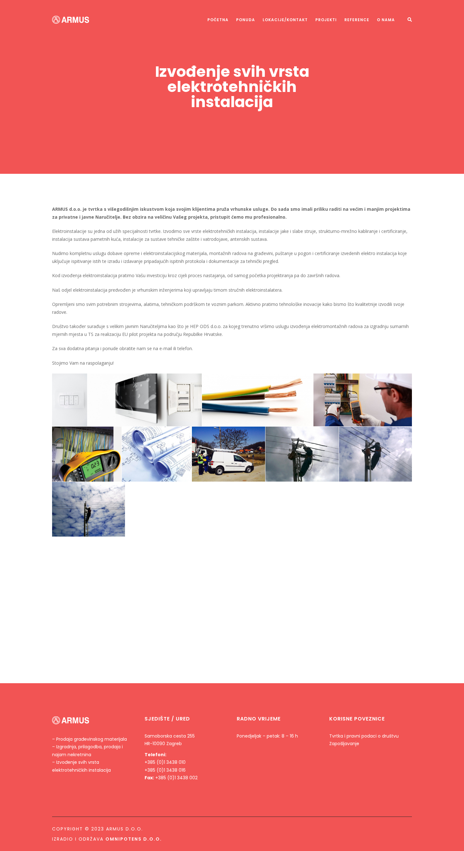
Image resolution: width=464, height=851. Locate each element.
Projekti (326, 19)
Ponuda (245, 19)
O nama (386, 19)
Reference (356, 19)
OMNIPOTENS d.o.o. (133, 839)
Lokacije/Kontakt (285, 19)
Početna (218, 19)
